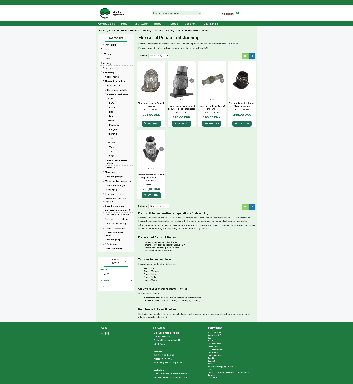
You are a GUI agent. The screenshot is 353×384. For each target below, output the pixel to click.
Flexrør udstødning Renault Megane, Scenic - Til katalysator (151, 177)
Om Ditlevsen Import (216, 349)
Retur (210, 364)
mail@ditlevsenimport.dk (170, 362)
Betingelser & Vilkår (216, 335)
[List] (251, 56)
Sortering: (142, 55)
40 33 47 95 (166, 358)
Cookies (211, 338)
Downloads (212, 341)
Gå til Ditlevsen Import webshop (170, 373)
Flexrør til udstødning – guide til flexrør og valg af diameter (228, 373)
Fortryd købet (213, 378)
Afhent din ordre (214, 332)
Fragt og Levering (215, 355)
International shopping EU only (220, 367)
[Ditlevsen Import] (112, 12)
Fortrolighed (213, 352)
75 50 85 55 (168, 355)
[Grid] (245, 56)
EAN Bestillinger (214, 344)
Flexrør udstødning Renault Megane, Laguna (242, 104)
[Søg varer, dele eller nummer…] (200, 13)
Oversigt (211, 361)
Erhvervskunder (214, 346)
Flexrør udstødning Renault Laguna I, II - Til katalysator (181, 107)
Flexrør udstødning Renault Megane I (212, 107)
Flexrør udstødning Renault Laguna (151, 104)
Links (210, 370)
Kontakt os (212, 358)
